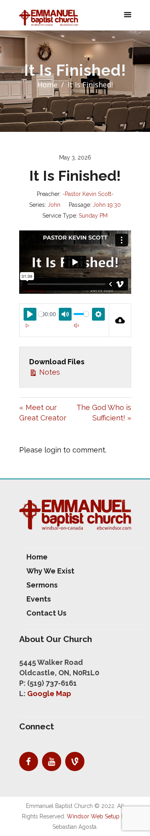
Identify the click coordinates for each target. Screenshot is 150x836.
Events (38, 599)
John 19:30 (107, 205)
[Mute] (76, 326)
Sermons (42, 585)
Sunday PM (93, 215)
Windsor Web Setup (93, 816)
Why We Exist (50, 571)
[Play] (28, 326)
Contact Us (46, 613)
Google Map (49, 693)
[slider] (41, 314)
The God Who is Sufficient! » (103, 412)
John (54, 205)
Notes (48, 372)
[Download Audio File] (120, 320)
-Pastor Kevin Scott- (88, 194)
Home (47, 84)
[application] (64, 331)
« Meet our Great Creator (42, 412)
